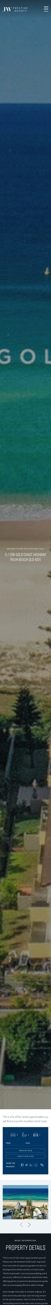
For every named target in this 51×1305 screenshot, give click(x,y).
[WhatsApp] (36, 1165)
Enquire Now (25, 1151)
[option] (25, 1202)
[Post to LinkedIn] (31, 1165)
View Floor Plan (25, 1156)
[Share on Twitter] (26, 1165)
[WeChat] (42, 1165)
